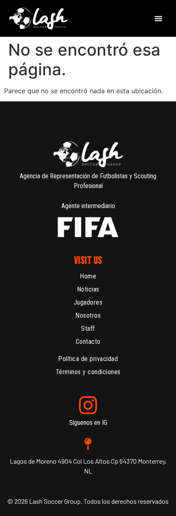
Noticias (88, 289)
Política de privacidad (88, 359)
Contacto (88, 341)
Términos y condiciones (88, 372)
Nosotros (88, 315)
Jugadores (88, 302)
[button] (158, 18)
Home (88, 276)
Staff (88, 328)
